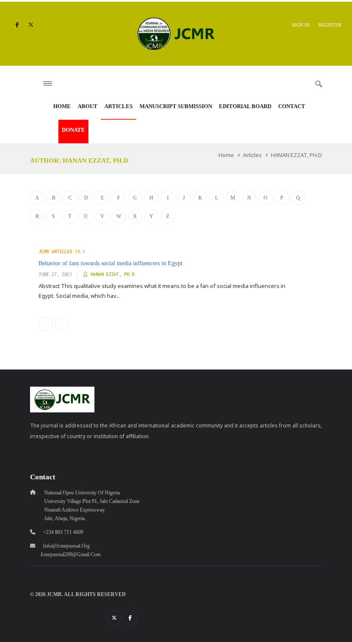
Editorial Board (245, 106)
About (87, 106)
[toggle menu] (47, 83)
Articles (118, 106)
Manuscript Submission (176, 106)
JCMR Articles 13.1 (62, 251)
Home (62, 106)
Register (330, 24)
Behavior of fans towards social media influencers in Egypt (110, 263)
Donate (73, 130)
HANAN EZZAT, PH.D (296, 155)
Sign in (301, 24)
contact (291, 106)
